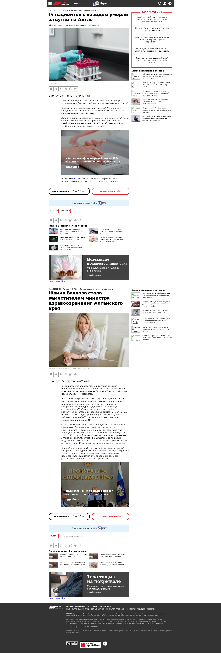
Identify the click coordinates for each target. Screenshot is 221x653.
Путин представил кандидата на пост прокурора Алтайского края (73, 564)
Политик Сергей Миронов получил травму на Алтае (152, 29)
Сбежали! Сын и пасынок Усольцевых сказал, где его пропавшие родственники (157, 76)
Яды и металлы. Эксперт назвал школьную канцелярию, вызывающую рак (155, 101)
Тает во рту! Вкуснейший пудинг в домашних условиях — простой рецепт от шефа (156, 304)
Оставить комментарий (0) (110, 191)
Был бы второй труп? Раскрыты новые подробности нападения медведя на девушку (152, 19)
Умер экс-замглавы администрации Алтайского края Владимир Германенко (152, 39)
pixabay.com (53, 83)
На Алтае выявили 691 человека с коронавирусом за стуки (73, 238)
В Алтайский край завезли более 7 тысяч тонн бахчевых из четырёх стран (151, 60)
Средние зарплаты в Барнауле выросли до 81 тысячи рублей (112, 564)
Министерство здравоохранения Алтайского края (69, 368)
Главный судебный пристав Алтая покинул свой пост (73, 555)
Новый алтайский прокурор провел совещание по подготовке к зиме (88, 492)
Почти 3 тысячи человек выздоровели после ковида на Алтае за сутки (72, 248)
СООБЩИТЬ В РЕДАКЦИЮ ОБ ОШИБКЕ (140, 609)
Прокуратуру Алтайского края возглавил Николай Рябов (112, 555)
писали (76, 178)
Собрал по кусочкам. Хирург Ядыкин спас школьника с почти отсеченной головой (157, 338)
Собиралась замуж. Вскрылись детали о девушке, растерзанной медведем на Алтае (155, 93)
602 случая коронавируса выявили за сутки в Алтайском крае (112, 231)
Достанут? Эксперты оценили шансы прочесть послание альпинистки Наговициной (157, 295)
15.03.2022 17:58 (54, 10)
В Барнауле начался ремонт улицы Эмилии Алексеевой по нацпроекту (152, 50)
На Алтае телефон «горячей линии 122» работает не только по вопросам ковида (91, 160)
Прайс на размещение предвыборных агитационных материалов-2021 (95, 609)
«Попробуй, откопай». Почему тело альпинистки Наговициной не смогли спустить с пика (156, 118)
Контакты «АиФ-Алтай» (75, 606)
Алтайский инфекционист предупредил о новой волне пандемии (71, 231)
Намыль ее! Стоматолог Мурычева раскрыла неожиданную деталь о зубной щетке (156, 329)
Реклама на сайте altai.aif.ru (99, 606)
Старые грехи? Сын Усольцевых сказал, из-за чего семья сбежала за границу (156, 110)
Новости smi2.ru (57, 281)
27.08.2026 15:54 (55, 289)
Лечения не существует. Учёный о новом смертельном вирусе (155, 311)
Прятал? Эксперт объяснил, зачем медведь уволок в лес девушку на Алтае (156, 85)
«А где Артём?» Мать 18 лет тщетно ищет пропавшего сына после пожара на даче (156, 321)
